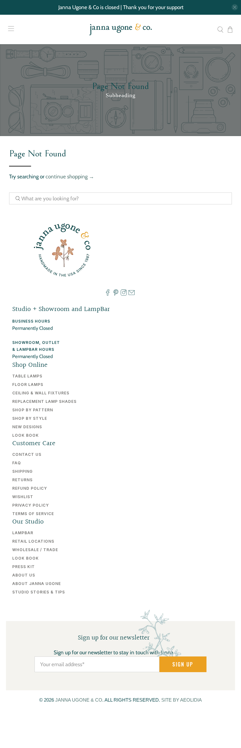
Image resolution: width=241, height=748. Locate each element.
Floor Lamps (27, 384)
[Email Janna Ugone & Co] (131, 294)
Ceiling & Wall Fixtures (40, 393)
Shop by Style (29, 418)
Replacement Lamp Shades (44, 401)
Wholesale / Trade (35, 549)
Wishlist (22, 496)
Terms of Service (33, 513)
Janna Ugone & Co (78, 700)
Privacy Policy (30, 505)
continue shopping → (70, 176)
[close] (235, 7)
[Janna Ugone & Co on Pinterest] (116, 294)
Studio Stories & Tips (38, 592)
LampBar (22, 532)
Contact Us (26, 454)
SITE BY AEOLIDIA (181, 700)
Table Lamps (27, 376)
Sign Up (182, 664)
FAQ (16, 463)
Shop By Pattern (32, 410)
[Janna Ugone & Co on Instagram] (123, 294)
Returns (22, 479)
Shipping (22, 471)
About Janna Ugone (36, 583)
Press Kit (23, 566)
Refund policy (29, 488)
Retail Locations (33, 541)
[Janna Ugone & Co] (120, 30)
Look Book (25, 435)
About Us (23, 575)
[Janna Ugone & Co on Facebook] (107, 294)
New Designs (27, 426)
